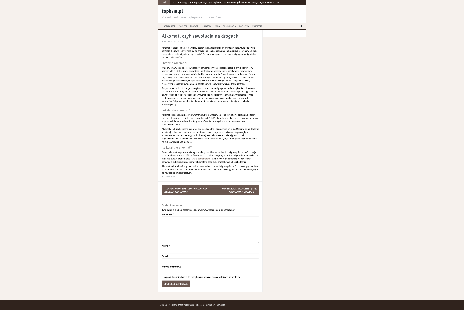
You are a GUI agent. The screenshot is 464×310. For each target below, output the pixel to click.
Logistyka (244, 26)
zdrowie (194, 26)
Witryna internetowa (171, 266)
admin (181, 41)
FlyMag (208, 304)
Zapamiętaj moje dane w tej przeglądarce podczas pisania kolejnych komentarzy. (202, 277)
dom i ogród (169, 26)
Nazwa (166, 245)
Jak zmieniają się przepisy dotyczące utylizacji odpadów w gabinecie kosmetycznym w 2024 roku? (225, 2)
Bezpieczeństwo (169, 177)
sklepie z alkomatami (200, 158)
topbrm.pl (172, 11)
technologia (229, 26)
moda (217, 26)
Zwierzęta (257, 26)
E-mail (165, 256)
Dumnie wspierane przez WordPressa (177, 304)
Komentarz (168, 214)
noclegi (183, 26)
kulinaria (206, 26)
